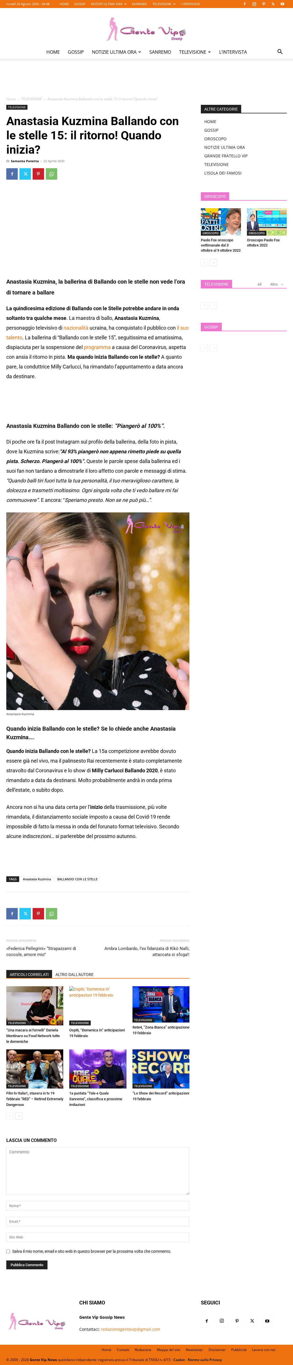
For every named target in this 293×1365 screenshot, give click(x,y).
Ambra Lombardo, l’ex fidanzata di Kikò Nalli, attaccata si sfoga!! (146, 951)
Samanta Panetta (25, 161)
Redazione (143, 1349)
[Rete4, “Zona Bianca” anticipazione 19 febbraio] (160, 1004)
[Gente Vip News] (146, 26)
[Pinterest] (263, 4)
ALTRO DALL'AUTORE (75, 974)
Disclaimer (217, 1349)
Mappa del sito (168, 1349)
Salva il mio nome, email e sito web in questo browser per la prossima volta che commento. (91, 1251)
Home (11, 99)
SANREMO (139, 4)
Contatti (123, 1349)
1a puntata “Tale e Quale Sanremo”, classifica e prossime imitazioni (95, 1099)
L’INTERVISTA (190, 4)
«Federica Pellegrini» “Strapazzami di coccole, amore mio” (41, 951)
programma (97, 347)
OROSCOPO (215, 138)
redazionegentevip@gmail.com (130, 1329)
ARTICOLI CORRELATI (29, 974)
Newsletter (194, 1349)
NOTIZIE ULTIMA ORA (106, 4)
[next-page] (19, 1116)
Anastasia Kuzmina (37, 879)
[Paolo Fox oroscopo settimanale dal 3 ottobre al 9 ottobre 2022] (221, 222)
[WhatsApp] (51, 174)
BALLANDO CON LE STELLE (77, 879)
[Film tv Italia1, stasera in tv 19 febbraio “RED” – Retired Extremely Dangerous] (34, 1069)
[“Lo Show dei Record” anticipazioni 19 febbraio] (160, 1069)
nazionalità (76, 328)
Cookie (179, 1359)
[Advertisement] (146, 81)
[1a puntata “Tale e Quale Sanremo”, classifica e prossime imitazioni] (97, 1069)
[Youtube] (282, 4)
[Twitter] (273, 4)
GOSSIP (80, 4)
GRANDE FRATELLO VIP (226, 156)
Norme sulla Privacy (205, 1359)
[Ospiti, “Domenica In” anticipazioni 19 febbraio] (97, 1005)
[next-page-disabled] (213, 305)
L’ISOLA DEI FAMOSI (222, 173)
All (260, 284)
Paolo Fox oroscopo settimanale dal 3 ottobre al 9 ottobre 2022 (221, 245)
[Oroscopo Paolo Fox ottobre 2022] (267, 222)
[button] (280, 52)
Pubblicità (239, 1349)
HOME (64, 4)
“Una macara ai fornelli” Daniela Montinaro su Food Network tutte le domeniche (33, 1036)
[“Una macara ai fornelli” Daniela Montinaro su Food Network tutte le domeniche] (34, 1005)
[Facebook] (244, 4)
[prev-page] (9, 1116)
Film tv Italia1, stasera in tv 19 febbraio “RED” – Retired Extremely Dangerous (34, 1099)
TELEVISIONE (162, 4)
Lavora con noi (263, 1349)
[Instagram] (254, 4)
